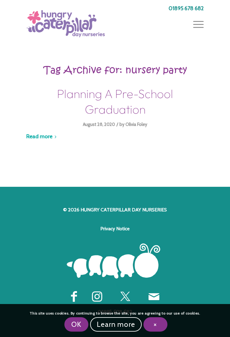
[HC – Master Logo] (65, 23)
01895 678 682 (186, 8)
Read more (39, 136)
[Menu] (195, 23)
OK (76, 324)
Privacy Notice (115, 228)
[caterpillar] (115, 261)
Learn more (116, 324)
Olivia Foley (136, 124)
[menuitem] (185, 8)
